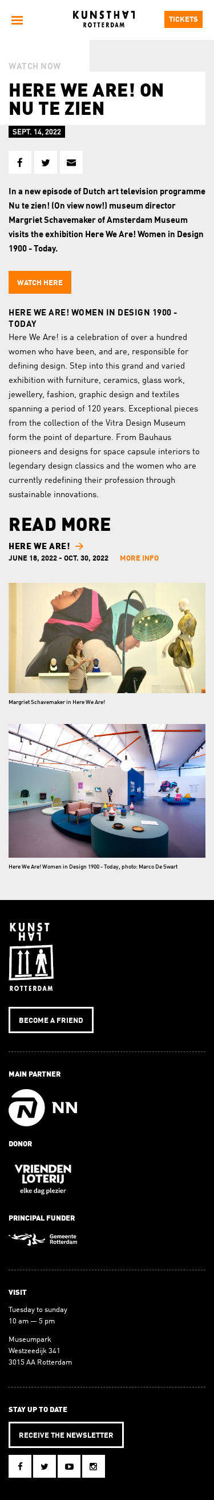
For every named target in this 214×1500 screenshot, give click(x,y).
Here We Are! (39, 547)
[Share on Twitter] (45, 162)
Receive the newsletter (66, 1435)
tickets (183, 19)
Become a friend (51, 1021)
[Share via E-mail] (71, 162)
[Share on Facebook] (20, 162)
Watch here (40, 283)
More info (139, 558)
